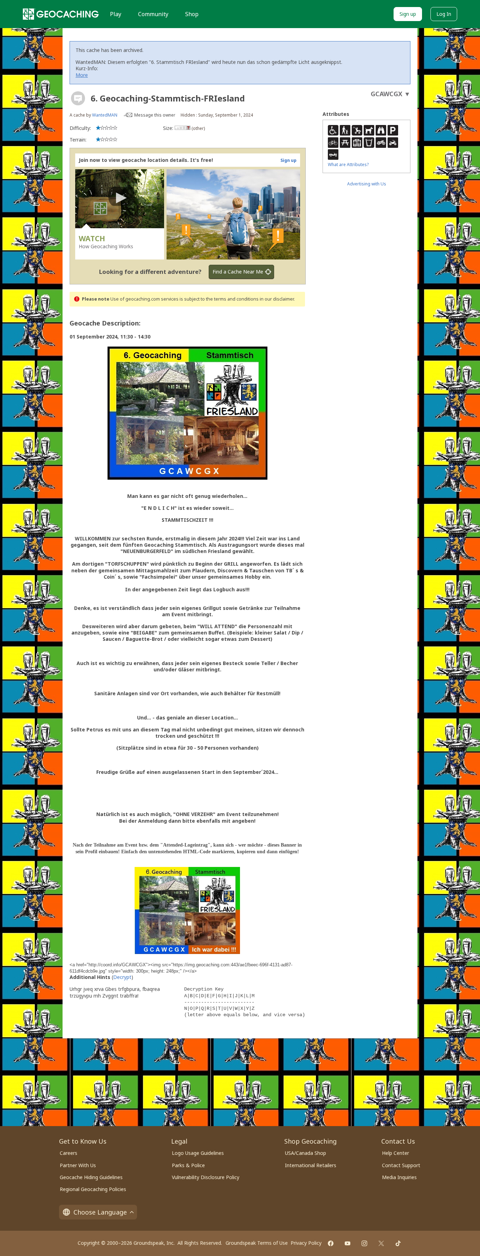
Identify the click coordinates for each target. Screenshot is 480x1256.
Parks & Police (188, 1165)
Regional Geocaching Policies (93, 1189)
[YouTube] (347, 1243)
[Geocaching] (61, 14)
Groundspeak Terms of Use (257, 1242)
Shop (192, 14)
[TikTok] (398, 1243)
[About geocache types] (78, 98)
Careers (68, 1153)
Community (153, 14)
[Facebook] (330, 1243)
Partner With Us (78, 1165)
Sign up (408, 14)
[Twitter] (381, 1243)
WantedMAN (104, 115)
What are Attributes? (348, 164)
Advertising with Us (366, 184)
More (82, 75)
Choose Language (100, 1212)
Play (115, 14)
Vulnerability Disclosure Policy (205, 1177)
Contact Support (401, 1165)
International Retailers (310, 1165)
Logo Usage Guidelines (198, 1153)
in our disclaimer (277, 299)
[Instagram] (364, 1243)
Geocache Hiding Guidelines (91, 1177)
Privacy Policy (306, 1242)
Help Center (395, 1153)
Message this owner (154, 115)
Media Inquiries (399, 1177)
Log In (443, 14)
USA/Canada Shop (305, 1153)
